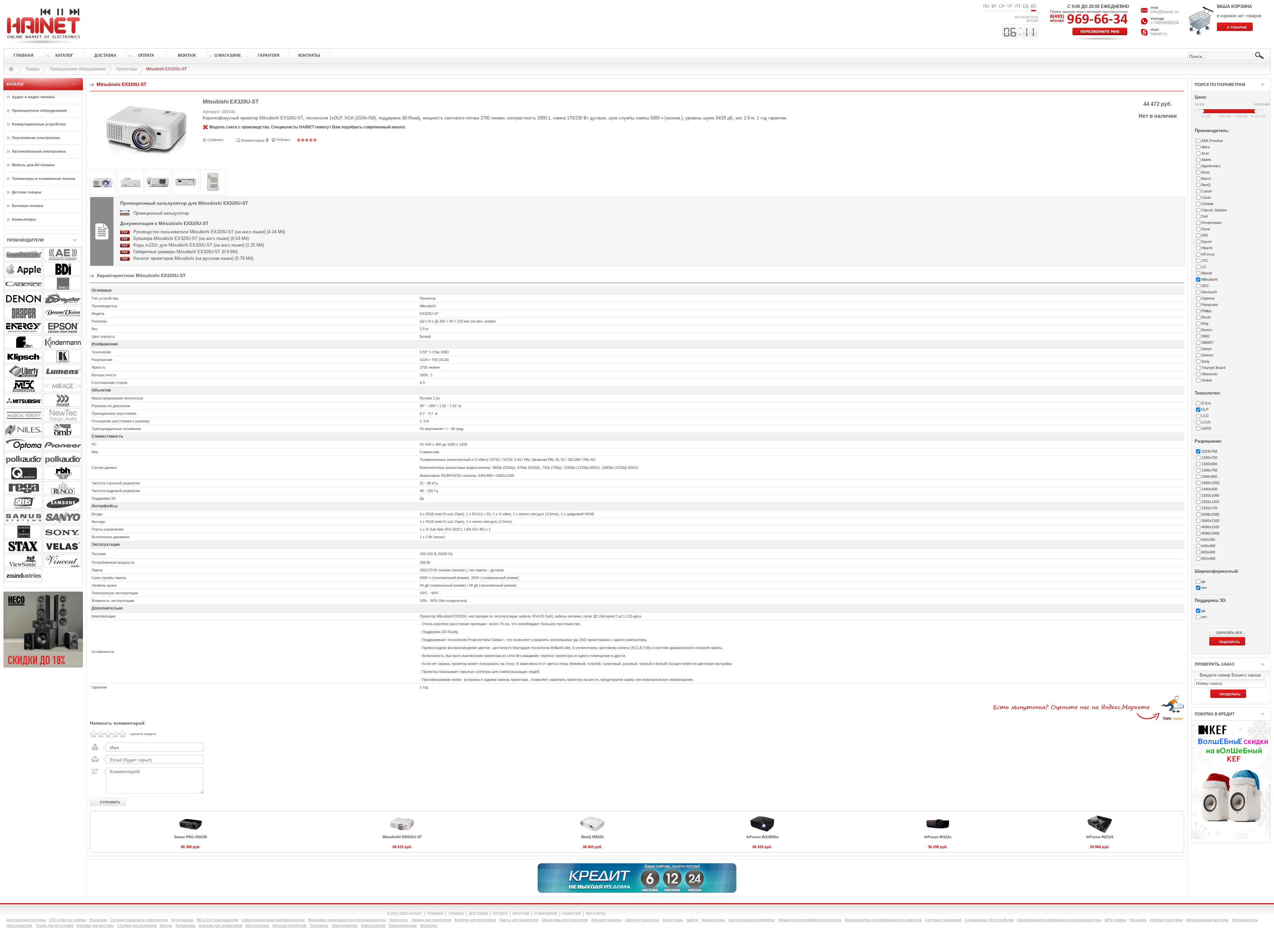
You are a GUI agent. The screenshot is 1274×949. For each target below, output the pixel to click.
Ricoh (1206, 317)
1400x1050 (1210, 483)
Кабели (692, 920)
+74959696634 (1165, 22)
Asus (1205, 172)
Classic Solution (1214, 210)
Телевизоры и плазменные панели (43, 179)
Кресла (166, 925)
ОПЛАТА (500, 913)
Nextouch (1209, 292)
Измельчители (373, 925)
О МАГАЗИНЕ (545, 913)
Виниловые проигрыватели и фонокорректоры (347, 920)
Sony (1205, 361)
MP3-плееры (1115, 920)
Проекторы (126, 69)
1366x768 (1209, 470)
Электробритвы (344, 925)
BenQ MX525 (592, 837)
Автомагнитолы (1245, 920)
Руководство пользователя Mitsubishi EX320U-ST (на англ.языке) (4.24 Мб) (209, 231)
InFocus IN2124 (1099, 837)
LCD (1205, 416)
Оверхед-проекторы (642, 920)
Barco (1206, 179)
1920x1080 (1210, 495)
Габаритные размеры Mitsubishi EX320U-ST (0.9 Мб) (185, 251)
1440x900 (1209, 489)
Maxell (1206, 273)
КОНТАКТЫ (596, 913)
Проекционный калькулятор (161, 213)
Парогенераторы (403, 925)
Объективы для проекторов (564, 920)
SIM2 (1205, 336)
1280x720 (1209, 458)
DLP (1204, 409)
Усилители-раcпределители (751, 920)
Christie (1207, 204)
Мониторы (428, 925)
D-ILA (1206, 403)
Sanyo (1206, 349)
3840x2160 (1210, 521)
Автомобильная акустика (1207, 920)
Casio (1206, 197)
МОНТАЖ (521, 913)
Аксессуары (673, 920)
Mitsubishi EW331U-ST (402, 837)
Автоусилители (19, 925)
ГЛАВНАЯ (435, 913)
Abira (1205, 147)
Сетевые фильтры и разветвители (139, 920)
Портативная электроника (36, 138)
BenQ (1206, 185)
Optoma (1207, 298)
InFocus (1208, 254)
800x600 (1208, 552)
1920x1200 (1210, 502)
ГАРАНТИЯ (571, 913)
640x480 (1208, 546)
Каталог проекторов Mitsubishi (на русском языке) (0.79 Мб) (193, 258)
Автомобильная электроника (39, 151)
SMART (1207, 342)
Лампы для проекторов (518, 920)
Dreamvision (1211, 223)
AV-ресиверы (182, 920)
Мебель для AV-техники (33, 165)
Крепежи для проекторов (475, 920)
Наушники (1138, 920)
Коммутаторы (713, 920)
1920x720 (1209, 508)
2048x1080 (1210, 514)
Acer (1205, 153)
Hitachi (1206, 248)
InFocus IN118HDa (762, 837)
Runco (1206, 330)
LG (1203, 267)
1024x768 (1209, 451)
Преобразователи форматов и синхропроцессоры (1059, 920)
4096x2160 (1210, 527)
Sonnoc (1207, 355)
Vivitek (1206, 380)
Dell (1204, 216)
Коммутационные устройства (39, 124)
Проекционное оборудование (78, 69)
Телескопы (319, 925)
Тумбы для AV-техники (54, 925)
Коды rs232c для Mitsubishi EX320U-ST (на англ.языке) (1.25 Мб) (198, 245)
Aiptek (1206, 160)
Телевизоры (185, 925)
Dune (1205, 229)
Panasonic (1209, 305)
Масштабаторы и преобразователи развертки (883, 920)
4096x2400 (1210, 533)
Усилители (98, 920)
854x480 (1208, 558)
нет (1204, 588)
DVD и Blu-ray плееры (67, 920)
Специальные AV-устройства (989, 920)
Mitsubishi (1209, 279)
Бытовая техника (27, 206)
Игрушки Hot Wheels (289, 925)
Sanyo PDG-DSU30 (190, 837)
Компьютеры (24, 219)
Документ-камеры (606, 920)
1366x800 (1209, 476)
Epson (1206, 242)
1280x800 (1209, 464)
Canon (1206, 191)
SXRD (1206, 428)
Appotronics (1211, 166)
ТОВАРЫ (456, 913)
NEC (1205, 286)
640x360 (1208, 540)
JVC (1204, 260)
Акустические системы (26, 920)
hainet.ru (1159, 33)
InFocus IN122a (937, 837)
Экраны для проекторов (431, 920)
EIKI (1204, 235)
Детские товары (26, 192)
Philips (1206, 311)
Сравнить (215, 140)
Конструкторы (257, 925)
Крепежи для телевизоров (220, 925)
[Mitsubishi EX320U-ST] (146, 154)
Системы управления (943, 920)
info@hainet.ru (1164, 11)
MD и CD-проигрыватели (217, 920)
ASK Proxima (1212, 141)
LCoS (1205, 422)
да (1203, 581)
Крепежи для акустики (95, 925)
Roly (1205, 324)
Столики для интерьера (137, 925)
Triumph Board (1213, 368)
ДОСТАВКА (478, 913)
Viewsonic (1209, 374)
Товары (32, 69)
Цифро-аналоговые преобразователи (273, 920)
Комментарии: (253, 140)
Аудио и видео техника (33, 97)
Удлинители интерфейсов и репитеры (809, 920)
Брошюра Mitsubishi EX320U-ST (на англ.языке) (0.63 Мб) (191, 238)
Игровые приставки (1166, 920)
